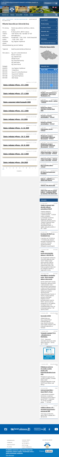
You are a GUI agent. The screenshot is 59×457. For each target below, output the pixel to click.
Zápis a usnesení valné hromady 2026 (17, 102)
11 (43, 80)
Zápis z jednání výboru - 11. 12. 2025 (16, 128)
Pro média (26, 14)
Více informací (10, 455)
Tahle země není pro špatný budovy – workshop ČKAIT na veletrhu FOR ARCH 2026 (49, 192)
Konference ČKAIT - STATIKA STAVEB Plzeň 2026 (48, 109)
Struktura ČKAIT (9, 19)
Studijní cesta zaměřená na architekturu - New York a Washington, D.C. (49, 94)
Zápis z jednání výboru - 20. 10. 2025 (16, 145)
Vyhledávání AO (11, 440)
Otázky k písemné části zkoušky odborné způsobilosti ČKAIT (47, 207)
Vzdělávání (12, 14)
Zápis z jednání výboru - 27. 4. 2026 (16, 93)
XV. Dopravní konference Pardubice (48, 172)
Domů (3, 19)
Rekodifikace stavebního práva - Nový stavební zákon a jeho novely (48, 277)
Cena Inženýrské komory (48, 43)
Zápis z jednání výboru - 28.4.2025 (15, 162)
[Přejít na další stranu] (56, 69)
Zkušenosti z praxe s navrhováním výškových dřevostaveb (48, 137)
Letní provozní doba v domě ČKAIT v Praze (47, 391)
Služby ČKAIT (44, 35)
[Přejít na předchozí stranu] (54, 69)
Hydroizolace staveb (46, 129)
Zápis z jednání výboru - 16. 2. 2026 (16, 111)
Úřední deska (45, 24)
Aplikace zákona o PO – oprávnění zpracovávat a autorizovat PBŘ (48, 409)
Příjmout (41, 451)
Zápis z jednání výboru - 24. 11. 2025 (16, 136)
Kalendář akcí (44, 32)
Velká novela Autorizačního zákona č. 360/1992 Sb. (47, 253)
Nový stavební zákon (47, 165)
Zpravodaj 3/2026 (46, 316)
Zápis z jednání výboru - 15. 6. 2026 (16, 85)
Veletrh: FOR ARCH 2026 (48, 185)
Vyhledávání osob (5, 14)
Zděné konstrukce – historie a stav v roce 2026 (49, 152)
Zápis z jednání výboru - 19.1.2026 (15, 119)
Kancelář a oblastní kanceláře (20, 19)
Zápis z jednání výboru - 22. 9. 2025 (16, 154)
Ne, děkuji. (49, 451)
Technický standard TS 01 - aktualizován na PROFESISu (48, 335)
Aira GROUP (49, 440)
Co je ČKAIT (44, 20)
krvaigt (26, 445)
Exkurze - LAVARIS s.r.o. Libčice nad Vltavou (48, 179)
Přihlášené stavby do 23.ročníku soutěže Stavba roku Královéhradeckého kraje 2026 (48, 370)
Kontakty (31, 14)
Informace (43, 39)
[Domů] (47, 446)
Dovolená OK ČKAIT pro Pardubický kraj (48, 235)
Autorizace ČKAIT (19, 14)
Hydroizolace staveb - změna (49, 101)
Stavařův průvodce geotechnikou (46, 116)
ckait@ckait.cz (28, 447)
